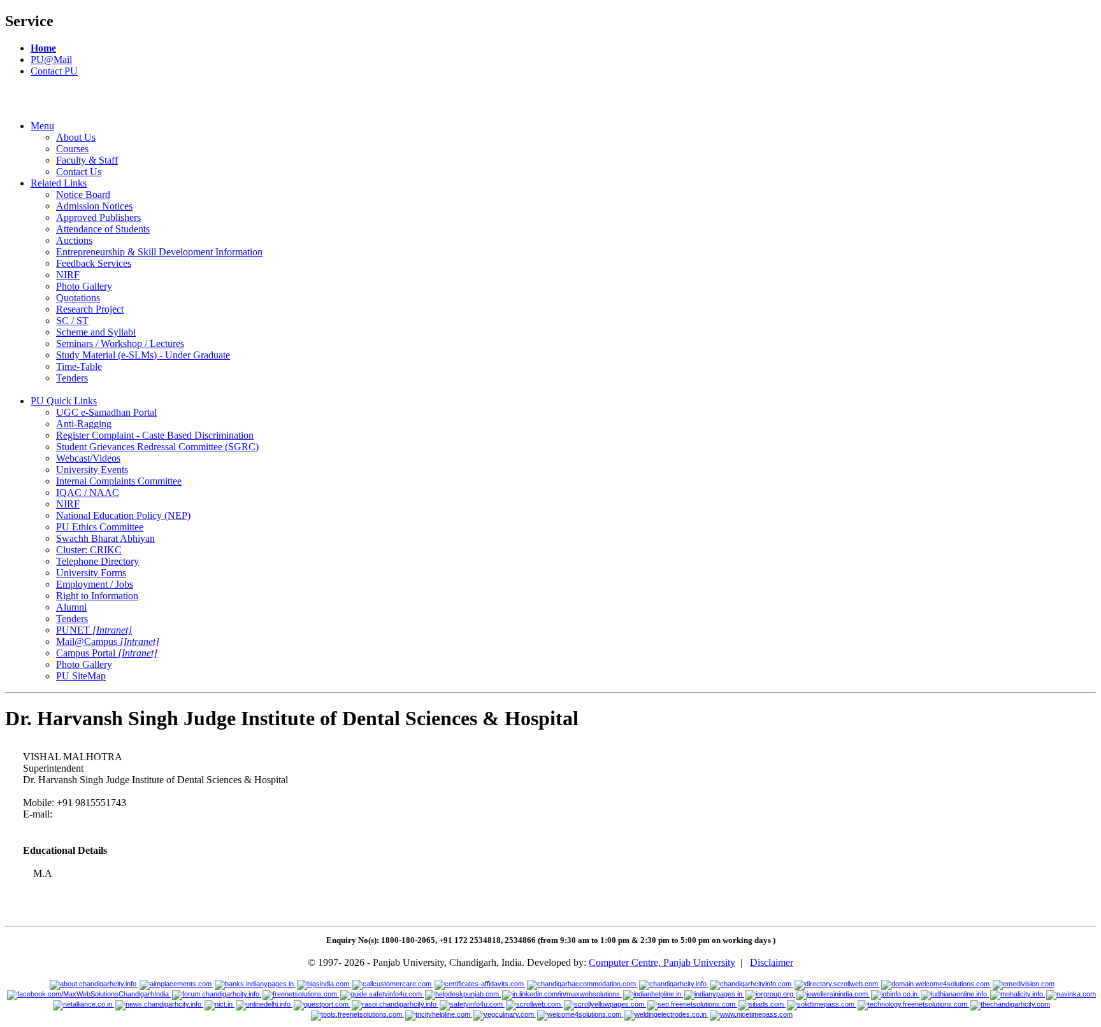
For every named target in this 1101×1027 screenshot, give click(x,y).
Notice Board (83, 194)
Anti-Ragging (84, 423)
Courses (72, 148)
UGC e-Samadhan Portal (106, 412)
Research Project (90, 309)
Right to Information (97, 595)
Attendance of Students (103, 228)
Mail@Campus (107, 641)
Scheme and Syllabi (96, 332)
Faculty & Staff (87, 160)
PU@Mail (51, 59)
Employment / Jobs (94, 584)
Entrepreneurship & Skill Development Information (159, 251)
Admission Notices (94, 206)
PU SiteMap (81, 675)
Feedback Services (93, 263)
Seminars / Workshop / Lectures (120, 343)
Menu (42, 125)
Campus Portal (106, 653)
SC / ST (72, 320)
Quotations (78, 297)
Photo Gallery (84, 286)
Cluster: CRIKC (89, 549)
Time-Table (79, 366)
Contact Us (78, 171)
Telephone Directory (97, 561)
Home (43, 48)
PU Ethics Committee (99, 526)
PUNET (94, 630)
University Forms (91, 572)
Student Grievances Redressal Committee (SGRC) (157, 446)
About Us (76, 137)
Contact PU (54, 71)
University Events (92, 469)
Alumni (71, 607)
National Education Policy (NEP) (123, 515)
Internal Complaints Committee (119, 481)
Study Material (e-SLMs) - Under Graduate (143, 355)
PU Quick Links (64, 400)
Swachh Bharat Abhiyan (105, 538)
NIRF (68, 274)
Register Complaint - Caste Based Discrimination (155, 435)
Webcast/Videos (88, 458)
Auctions (74, 240)
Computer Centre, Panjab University (662, 962)
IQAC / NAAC (87, 492)
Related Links (59, 183)
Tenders (72, 377)
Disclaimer (771, 962)
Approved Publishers (98, 217)
